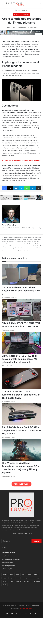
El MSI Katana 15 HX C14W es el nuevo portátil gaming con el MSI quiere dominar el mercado (20, 359)
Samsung (18, 581)
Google (12, 578)
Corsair (29, 574)
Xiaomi (4, 584)
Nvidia (37, 578)
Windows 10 (27, 581)
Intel (18, 578)
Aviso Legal (5, 556)
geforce (36, 574)
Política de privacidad (8, 565)
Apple (17, 574)
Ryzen (11, 581)
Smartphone (24, 10)
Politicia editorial (7, 569)
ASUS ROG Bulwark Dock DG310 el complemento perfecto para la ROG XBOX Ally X (21, 430)
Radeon (5, 581)
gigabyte (5, 578)
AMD (11, 574)
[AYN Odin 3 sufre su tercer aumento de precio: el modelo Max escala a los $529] (21, 389)
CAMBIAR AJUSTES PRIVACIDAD (22, 533)
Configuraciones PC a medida (11, 559)
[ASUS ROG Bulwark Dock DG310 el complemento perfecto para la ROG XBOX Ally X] (21, 424)
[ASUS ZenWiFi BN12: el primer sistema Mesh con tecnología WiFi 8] (21, 285)
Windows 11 (37, 581)
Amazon (5, 574)
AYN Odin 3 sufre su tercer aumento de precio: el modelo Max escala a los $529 (21, 394)
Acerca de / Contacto (8, 552)
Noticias (16, 14)
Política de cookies (7, 562)
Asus (23, 574)
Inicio (18, 10)
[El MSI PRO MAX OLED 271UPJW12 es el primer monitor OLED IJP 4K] (21, 320)
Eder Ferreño (11, 27)
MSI (31, 578)
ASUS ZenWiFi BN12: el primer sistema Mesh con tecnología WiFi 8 (21, 290)
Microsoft (25, 578)
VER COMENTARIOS (22, 484)
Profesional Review (26, 608)
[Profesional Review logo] (15, 3)
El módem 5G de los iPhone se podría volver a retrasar (21, 160)
